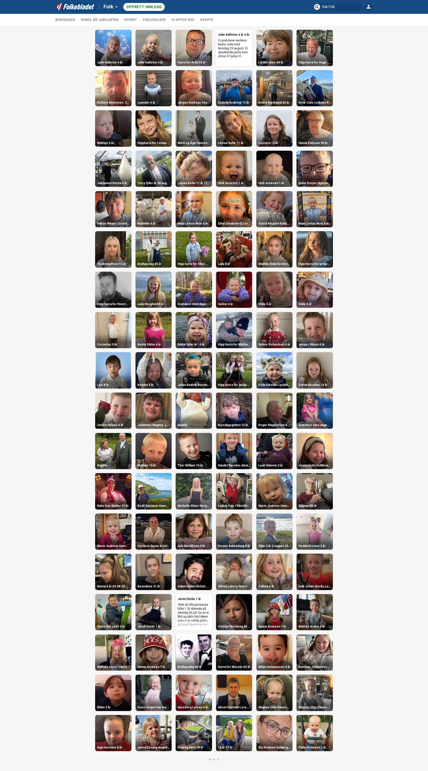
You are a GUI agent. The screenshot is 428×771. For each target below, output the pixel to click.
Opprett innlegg (144, 7)
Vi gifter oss (183, 20)
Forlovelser (154, 20)
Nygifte (206, 20)
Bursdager (65, 20)
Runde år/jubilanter (99, 20)
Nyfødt (130, 20)
